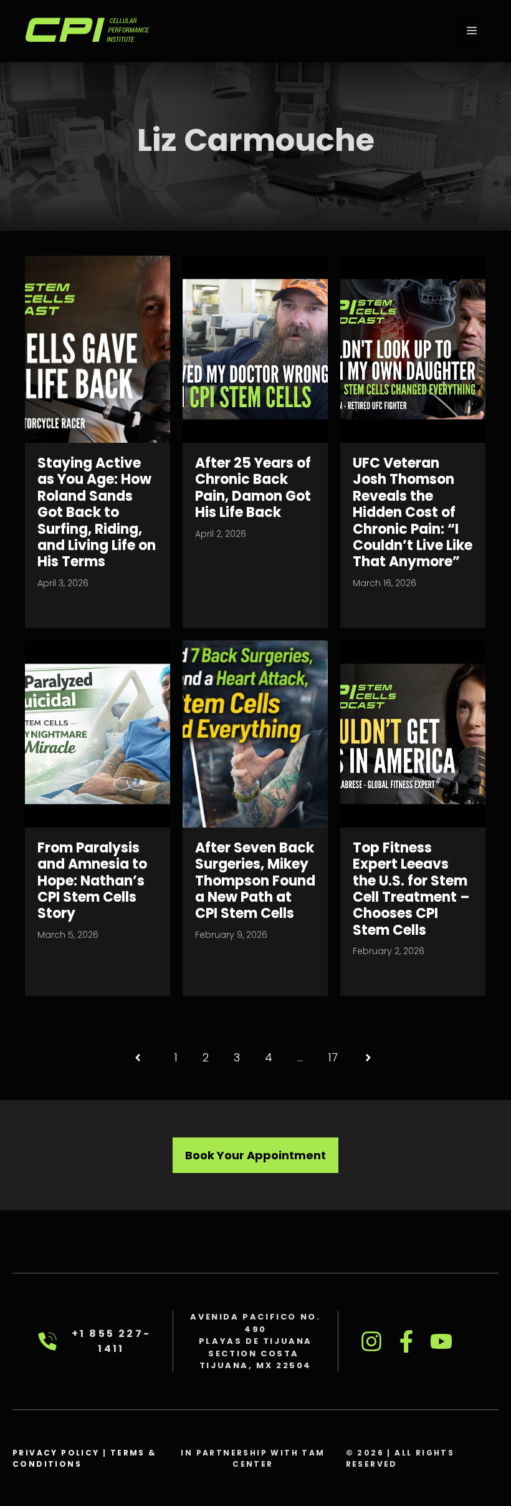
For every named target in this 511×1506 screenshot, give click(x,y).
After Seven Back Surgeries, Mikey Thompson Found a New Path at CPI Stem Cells (255, 881)
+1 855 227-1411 (111, 1341)
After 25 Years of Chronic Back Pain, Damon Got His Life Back (253, 487)
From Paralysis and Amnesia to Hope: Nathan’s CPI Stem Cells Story (92, 881)
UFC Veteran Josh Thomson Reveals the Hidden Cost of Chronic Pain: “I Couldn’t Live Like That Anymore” (412, 512)
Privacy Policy (56, 1452)
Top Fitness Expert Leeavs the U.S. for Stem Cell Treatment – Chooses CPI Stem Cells (411, 889)
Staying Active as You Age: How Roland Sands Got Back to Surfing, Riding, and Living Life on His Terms (96, 512)
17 (333, 1057)
